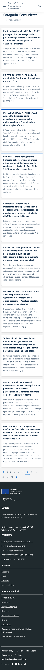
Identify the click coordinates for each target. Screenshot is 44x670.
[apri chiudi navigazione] (4, 5)
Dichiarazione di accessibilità (13, 659)
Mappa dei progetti (9, 606)
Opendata (5, 602)
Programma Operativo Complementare (17, 554)
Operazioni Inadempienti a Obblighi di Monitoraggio (16, 630)
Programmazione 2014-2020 (13, 559)
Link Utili (5, 580)
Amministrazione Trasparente (13, 636)
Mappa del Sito (7, 585)
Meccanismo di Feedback (11, 654)
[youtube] (16, 664)
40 (3, 477)
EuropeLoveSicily (8, 597)
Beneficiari (5, 619)
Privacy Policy (7, 650)
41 (8, 477)
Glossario (5, 571)
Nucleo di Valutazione (10, 615)
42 (12, 477)
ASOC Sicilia (6, 624)
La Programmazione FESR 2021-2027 (17, 541)
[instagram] (19, 664)
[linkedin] (22, 664)
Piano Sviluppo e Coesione (12, 550)
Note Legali (31, 650)
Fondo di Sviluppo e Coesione (13, 545)
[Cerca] (40, 6)
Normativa (5, 611)
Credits (20, 650)
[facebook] (12, 664)
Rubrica (4, 576)
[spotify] (25, 664)
